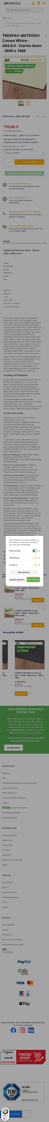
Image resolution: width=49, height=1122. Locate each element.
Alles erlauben (33, 579)
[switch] (35, 550)
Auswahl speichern (16, 580)
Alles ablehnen (24, 572)
